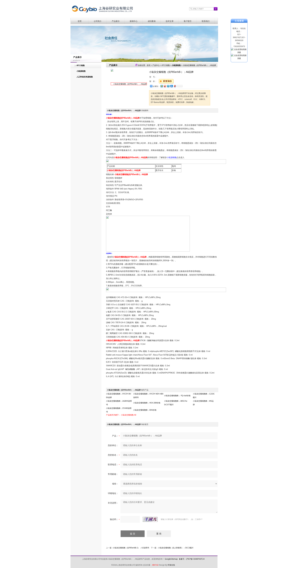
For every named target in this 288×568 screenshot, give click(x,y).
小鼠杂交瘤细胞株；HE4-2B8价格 (146, 402)
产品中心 (156, 65)
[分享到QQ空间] (161, 86)
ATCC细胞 (80, 65)
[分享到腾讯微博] (168, 86)
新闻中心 (134, 21)
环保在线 (171, 565)
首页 (80, 21)
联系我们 (206, 21)
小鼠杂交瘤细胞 (127, 415)
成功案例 (152, 21)
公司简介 (98, 21)
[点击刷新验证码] (150, 519)
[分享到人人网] (171, 86)
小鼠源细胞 (81, 71)
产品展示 (116, 21)
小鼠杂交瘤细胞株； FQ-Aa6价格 (177, 395)
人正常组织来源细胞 (84, 76)
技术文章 (170, 21)
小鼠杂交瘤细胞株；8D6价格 (144, 410)
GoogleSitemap (171, 559)
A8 (135, 415)
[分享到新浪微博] (164, 86)
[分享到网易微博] (174, 86)
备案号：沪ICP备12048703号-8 (191, 559)
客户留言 (188, 21)
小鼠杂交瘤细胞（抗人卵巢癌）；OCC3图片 (176, 547)
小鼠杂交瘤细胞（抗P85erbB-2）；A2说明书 (131, 547)
